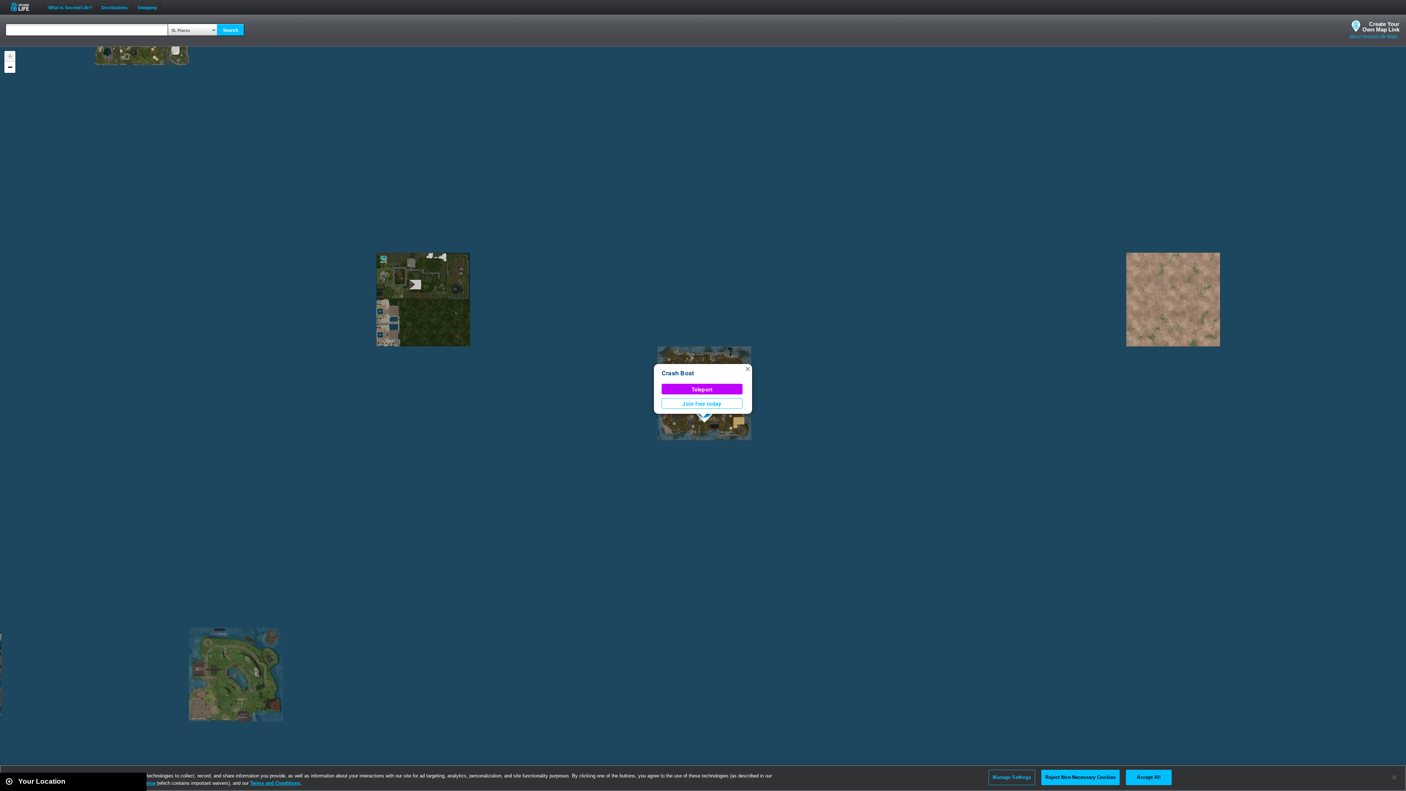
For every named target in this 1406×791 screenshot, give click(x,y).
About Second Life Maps (1373, 36)
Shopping (147, 7)
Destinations (114, 7)
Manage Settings (1012, 777)
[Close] (1394, 777)
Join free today (701, 403)
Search (230, 30)
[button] (747, 368)
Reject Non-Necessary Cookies (1080, 777)
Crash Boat (678, 373)
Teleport (702, 389)
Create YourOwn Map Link (1380, 27)
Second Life (24, 7)
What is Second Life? (70, 7)
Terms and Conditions (275, 783)
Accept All (1148, 777)
